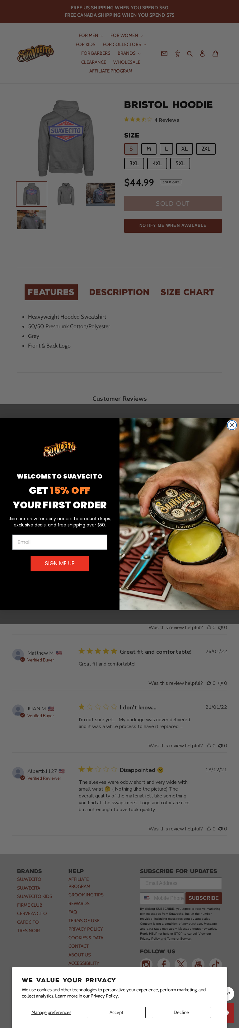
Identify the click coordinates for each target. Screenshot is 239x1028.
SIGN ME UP (60, 564)
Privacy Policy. (105, 996)
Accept (116, 1012)
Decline (181, 1012)
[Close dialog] (232, 425)
